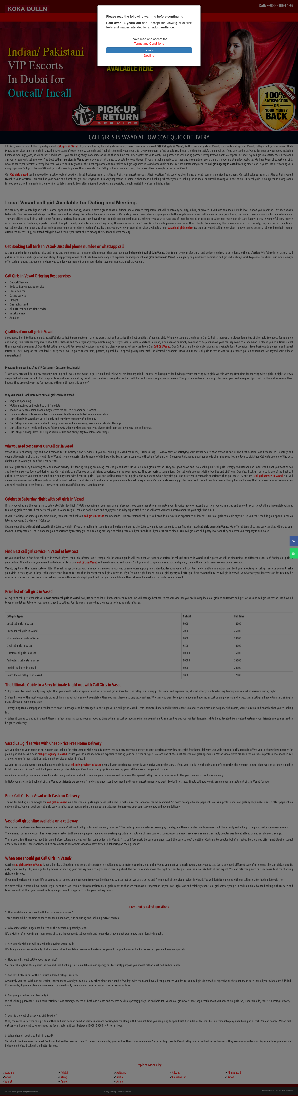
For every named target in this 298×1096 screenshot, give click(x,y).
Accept (149, 50)
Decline (149, 55)
